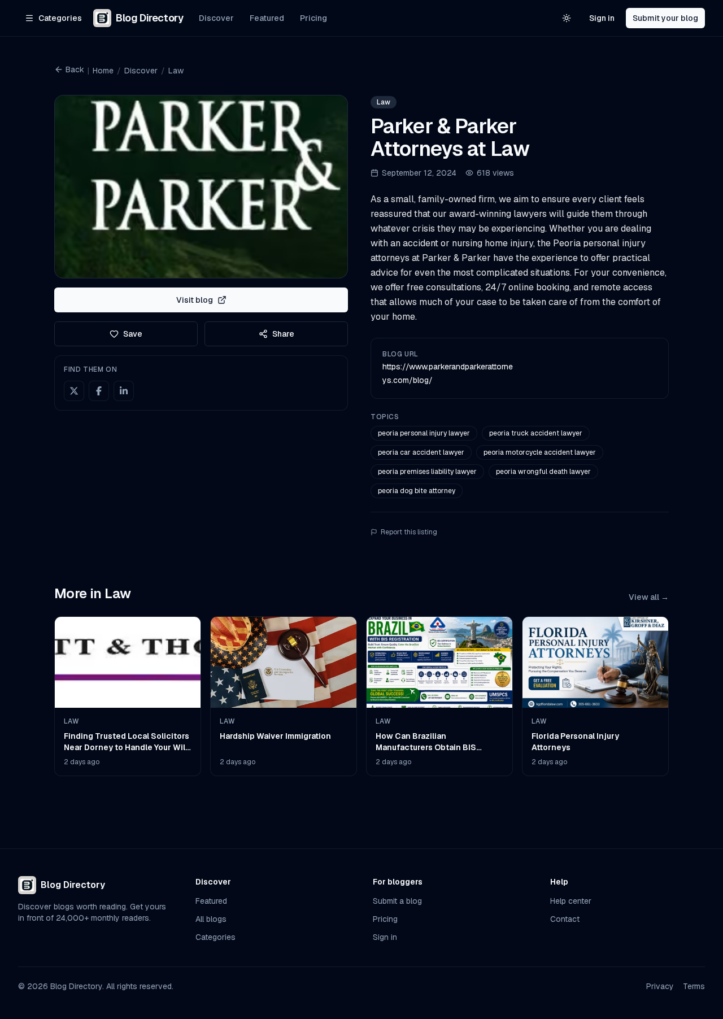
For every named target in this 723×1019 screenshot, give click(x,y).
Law (176, 71)
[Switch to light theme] (566, 18)
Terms (694, 986)
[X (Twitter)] (74, 391)
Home (103, 71)
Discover (216, 18)
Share (283, 334)
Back (75, 69)
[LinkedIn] (124, 391)
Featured (267, 18)
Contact (565, 919)
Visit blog (194, 300)
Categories (215, 937)
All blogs (211, 919)
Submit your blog (665, 18)
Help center (570, 901)
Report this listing (409, 532)
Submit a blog (397, 901)
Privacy (660, 986)
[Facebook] (99, 391)
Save (132, 334)
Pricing (313, 18)
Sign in (602, 18)
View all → (649, 597)
